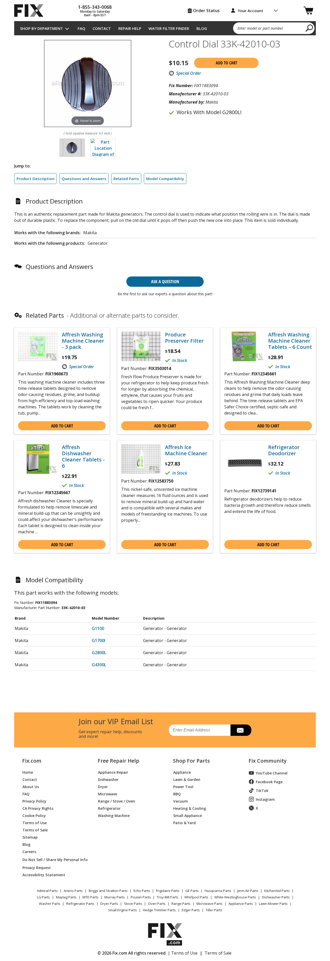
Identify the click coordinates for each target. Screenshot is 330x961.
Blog (201, 28)
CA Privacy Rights (37, 808)
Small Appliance (187, 815)
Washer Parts (49, 903)
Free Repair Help (118, 760)
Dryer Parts (109, 903)
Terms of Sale (35, 829)
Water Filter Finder (168, 28)
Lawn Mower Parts (273, 903)
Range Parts (181, 903)
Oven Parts (157, 903)
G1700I (98, 640)
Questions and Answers (84, 178)
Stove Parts (133, 903)
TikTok (262, 790)
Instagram (265, 799)
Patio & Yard (184, 822)
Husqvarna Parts (218, 890)
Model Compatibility (165, 178)
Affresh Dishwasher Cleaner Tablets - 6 (83, 456)
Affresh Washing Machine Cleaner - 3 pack (83, 341)
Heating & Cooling (189, 808)
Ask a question (165, 281)
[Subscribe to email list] (240, 730)
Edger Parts (191, 910)
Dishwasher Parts (276, 897)
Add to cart (226, 63)
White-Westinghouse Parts (235, 897)
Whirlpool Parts (196, 897)
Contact (102, 28)
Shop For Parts (191, 760)
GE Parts (192, 890)
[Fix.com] (31, 10)
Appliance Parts (240, 903)
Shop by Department (41, 28)
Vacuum (180, 800)
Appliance (182, 772)
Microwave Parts (209, 903)
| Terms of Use (182, 953)
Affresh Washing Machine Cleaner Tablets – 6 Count (290, 341)
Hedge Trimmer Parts (159, 910)
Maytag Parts (66, 897)
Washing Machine (114, 815)
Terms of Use (34, 822)
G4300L (99, 665)
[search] (309, 28)
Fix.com (31, 760)
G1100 (98, 628)
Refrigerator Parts (80, 903)
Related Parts (126, 178)
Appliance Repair (113, 772)
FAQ (81, 28)
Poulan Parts (141, 897)
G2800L (99, 652)
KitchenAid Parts (277, 890)
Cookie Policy (34, 815)
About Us (30, 786)
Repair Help (129, 28)
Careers (29, 851)
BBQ (177, 793)
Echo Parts (142, 890)
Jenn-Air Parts (247, 890)
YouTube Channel (271, 773)
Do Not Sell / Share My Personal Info (53, 859)
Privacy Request (36, 867)
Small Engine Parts (122, 910)
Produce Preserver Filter (184, 338)
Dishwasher (108, 779)
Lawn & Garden (186, 779)
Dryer (103, 786)
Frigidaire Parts (167, 890)
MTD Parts (90, 897)
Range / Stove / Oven (116, 800)
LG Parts (43, 897)
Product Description (35, 178)
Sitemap (30, 836)
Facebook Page (269, 781)
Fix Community (268, 760)
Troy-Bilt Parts (167, 897)
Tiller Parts (214, 910)
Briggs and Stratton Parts (108, 890)
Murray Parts (114, 897)
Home (27, 772)
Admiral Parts (47, 890)
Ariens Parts (73, 890)
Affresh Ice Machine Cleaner (186, 450)
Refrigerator (109, 808)
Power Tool (183, 786)
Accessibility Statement (43, 874)
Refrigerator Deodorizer (284, 450)
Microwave (107, 793)
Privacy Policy (34, 800)
